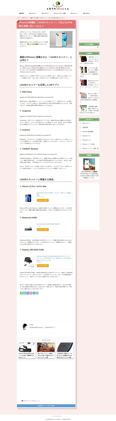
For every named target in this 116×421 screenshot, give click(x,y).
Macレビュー (74, 13)
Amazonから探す (42, 200)
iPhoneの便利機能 (88, 131)
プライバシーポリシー (57, 416)
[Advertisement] (46, 307)
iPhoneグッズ (32, 13)
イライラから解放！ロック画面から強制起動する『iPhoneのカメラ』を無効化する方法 (89, 72)
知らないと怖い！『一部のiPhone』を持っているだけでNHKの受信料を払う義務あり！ (89, 98)
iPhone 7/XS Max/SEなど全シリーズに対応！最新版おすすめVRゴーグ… (27, 355)
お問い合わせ (86, 13)
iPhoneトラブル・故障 (59, 13)
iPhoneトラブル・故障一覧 (91, 148)
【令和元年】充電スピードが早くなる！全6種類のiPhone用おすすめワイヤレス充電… (64, 355)
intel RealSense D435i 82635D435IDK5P (48, 224)
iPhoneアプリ (45, 13)
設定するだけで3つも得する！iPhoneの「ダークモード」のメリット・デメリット (89, 85)
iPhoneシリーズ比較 (89, 144)
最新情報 (21, 13)
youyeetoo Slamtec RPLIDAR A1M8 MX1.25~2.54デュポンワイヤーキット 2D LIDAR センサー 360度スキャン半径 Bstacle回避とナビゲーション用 (53, 258)
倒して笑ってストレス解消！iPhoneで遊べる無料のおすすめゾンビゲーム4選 (46, 355)
